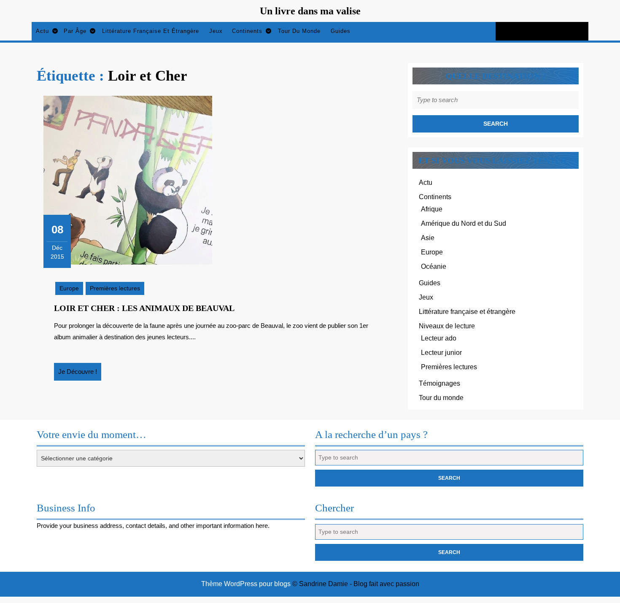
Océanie (433, 266)
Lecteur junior (441, 352)
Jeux (216, 31)
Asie (427, 237)
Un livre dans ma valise (310, 10)
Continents (247, 31)
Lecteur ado (438, 338)
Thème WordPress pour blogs (246, 583)
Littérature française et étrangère (150, 31)
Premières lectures (115, 288)
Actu (42, 31)
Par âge (75, 31)
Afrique (431, 209)
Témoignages (439, 383)
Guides (340, 31)
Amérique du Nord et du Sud (463, 223)
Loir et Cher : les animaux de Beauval (144, 308)
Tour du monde (299, 31)
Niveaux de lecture (447, 326)
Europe (69, 288)
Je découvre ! (79, 374)
